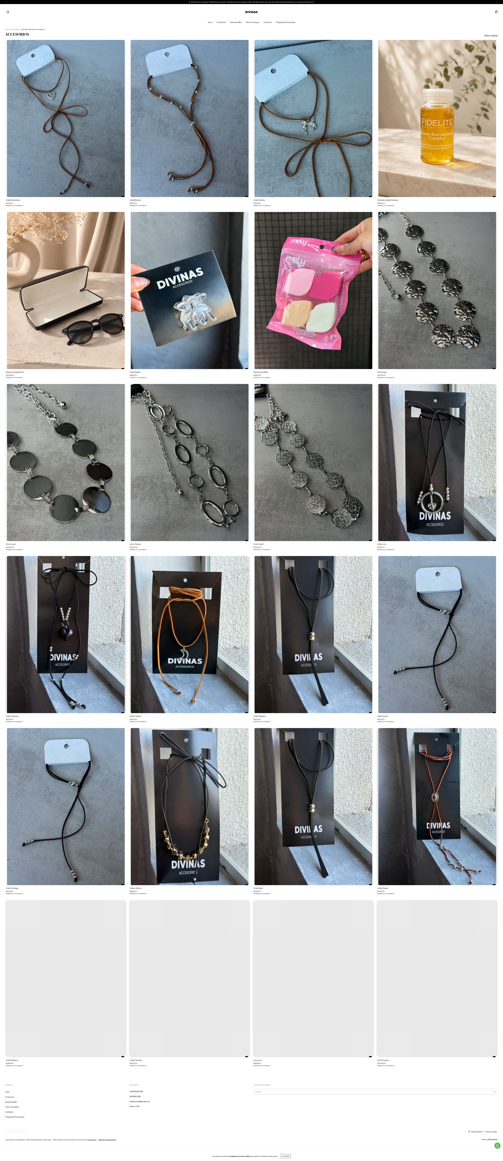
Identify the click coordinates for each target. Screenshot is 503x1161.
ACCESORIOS (15, 29)
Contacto (268, 22)
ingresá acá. (92, 1140)
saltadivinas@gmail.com (140, 1101)
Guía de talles (236, 22)
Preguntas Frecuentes (285, 22)
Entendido (285, 1156)
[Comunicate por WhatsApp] (497, 1146)
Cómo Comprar (252, 22)
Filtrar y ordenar (491, 35)
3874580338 (135, 1096)
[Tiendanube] (489, 1140)
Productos (221, 22)
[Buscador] (8, 12)
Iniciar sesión (476, 1131)
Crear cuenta (491, 1131)
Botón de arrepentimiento (107, 1140)
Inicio (210, 22)
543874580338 (136, 1091)
